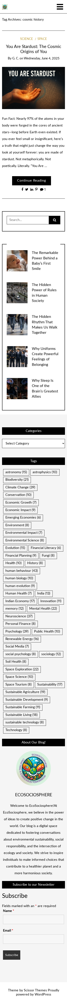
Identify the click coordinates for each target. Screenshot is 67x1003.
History (35, 563)
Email (8, 930)
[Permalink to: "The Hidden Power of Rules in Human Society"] (17, 292)
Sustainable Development (26, 699)
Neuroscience (19, 616)
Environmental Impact (23, 532)
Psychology (16, 631)
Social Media (17, 646)
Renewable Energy (22, 639)
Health (13, 563)
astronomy (16, 472)
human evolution (20, 586)
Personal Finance (20, 624)
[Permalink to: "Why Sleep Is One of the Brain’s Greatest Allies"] (17, 388)
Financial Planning (20, 555)
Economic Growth (20, 502)
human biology (19, 578)
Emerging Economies (23, 517)
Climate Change (20, 487)
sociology (51, 654)
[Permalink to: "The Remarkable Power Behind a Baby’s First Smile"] (17, 260)
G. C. (15, 58)
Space (42, 38)
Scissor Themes (35, 990)
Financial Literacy (46, 548)
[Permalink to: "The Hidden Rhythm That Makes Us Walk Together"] (17, 324)
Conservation (18, 495)
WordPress (43, 994)
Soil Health (15, 661)
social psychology (20, 654)
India (43, 593)
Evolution (15, 548)
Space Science (19, 677)
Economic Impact (20, 510)
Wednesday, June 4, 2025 (41, 58)
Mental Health (43, 608)
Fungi (48, 555)
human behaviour (21, 571)
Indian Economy (20, 601)
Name (8, 911)
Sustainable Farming (22, 707)
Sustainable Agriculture (25, 692)
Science (26, 38)
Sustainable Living (21, 715)
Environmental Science (24, 540)
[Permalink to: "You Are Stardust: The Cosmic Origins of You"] (33, 88)
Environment (17, 525)
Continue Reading (31, 180)
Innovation (50, 601)
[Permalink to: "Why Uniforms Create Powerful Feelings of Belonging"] (17, 356)
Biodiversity (17, 479)
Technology (16, 730)
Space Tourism (18, 684)
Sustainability (49, 684)
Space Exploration (22, 669)
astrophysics (45, 472)
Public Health (47, 631)
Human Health (18, 593)
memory (14, 608)
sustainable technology (24, 722)
